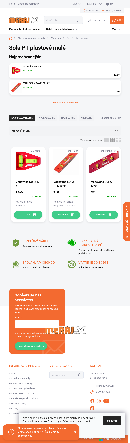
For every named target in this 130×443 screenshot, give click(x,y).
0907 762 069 (103, 392)
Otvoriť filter (21, 130)
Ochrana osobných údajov (22, 388)
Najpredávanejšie (22, 118)
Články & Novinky (17, 403)
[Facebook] (92, 400)
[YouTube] (106, 400)
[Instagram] (98, 400)
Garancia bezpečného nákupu (23, 398)
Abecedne (86, 118)
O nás (12, 4)
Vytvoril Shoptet (89, 438)
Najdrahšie (68, 118)
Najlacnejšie (47, 118)
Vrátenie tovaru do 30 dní (21, 393)
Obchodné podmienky (28, 4)
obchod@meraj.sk (105, 386)
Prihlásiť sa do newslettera (31, 346)
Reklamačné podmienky (20, 383)
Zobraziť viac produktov (65, 103)
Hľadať (78, 20)
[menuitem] (26, 29)
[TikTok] (92, 407)
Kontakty (13, 408)
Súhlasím (112, 420)
